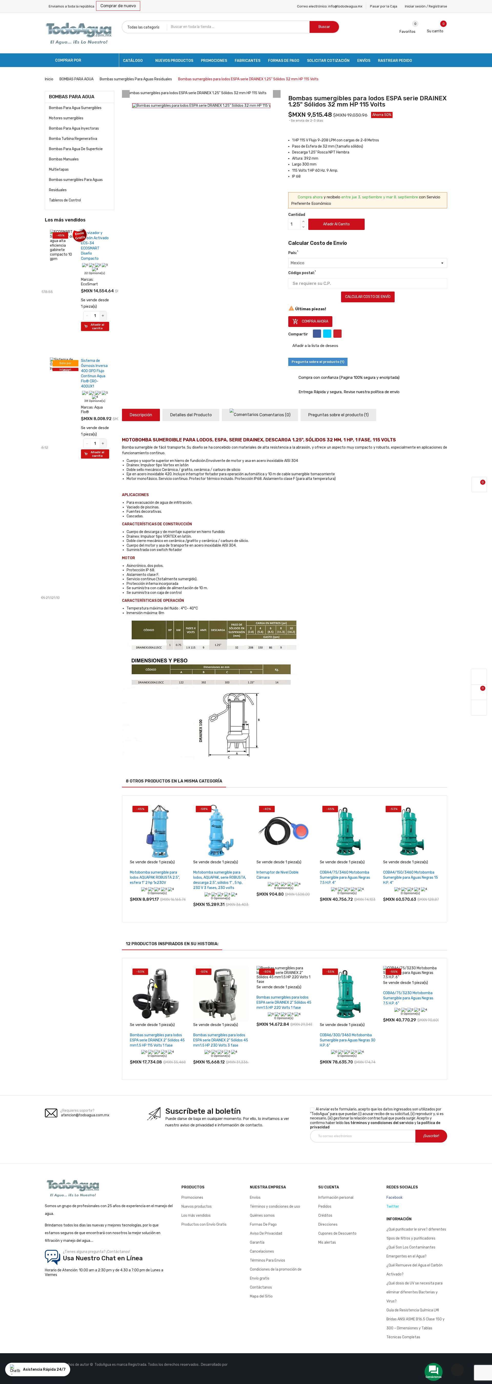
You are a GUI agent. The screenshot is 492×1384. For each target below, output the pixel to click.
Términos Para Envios (267, 1260)
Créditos (325, 1215)
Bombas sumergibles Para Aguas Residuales (76, 185)
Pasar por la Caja (383, 6)
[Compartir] (317, 334)
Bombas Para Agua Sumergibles (75, 108)
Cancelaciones (262, 1251)
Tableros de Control (65, 200)
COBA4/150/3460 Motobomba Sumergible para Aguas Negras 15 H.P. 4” (410, 877)
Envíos (255, 1197)
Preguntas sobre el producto (338, 414)
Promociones (192, 1197)
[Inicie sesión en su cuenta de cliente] (479, 677)
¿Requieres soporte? (77, 1110)
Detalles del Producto (191, 414)
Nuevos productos (196, 1206)
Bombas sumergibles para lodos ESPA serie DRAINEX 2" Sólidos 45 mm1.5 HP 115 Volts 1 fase (157, 1040)
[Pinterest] (337, 334)
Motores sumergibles (66, 118)
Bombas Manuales (64, 159)
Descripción (141, 414)
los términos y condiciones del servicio (379, 1123)
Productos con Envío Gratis (204, 1224)
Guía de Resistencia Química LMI (412, 1310)
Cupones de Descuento (337, 1233)
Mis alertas (327, 1242)
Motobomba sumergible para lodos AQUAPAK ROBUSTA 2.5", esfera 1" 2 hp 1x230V (155, 877)
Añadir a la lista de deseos (314, 345)
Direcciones (327, 1224)
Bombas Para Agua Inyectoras (74, 128)
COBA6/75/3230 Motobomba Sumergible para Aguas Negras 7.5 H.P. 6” (408, 998)
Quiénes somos (262, 1215)
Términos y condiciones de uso (275, 1206)
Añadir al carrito (336, 224)
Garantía (257, 1242)
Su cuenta (328, 1187)
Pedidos (324, 1206)
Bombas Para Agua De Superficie (76, 149)
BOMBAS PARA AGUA (71, 97)
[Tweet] (327, 334)
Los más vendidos (196, 1215)
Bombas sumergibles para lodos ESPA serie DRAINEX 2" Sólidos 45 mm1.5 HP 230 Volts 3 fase (220, 1040)
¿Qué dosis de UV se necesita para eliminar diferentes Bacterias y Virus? (414, 1292)
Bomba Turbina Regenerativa (73, 139)
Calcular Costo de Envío (368, 297)
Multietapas (59, 169)
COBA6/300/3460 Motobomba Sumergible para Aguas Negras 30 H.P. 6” (347, 1040)
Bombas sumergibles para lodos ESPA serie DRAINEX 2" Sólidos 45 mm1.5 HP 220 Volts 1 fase (284, 1002)
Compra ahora (310, 321)
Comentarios (274, 414)
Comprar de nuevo (118, 5)
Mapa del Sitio (261, 1296)
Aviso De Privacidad (266, 1233)
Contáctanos (261, 1287)
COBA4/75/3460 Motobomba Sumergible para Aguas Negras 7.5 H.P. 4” (345, 877)
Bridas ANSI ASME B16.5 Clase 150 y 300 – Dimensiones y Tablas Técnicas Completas (415, 1328)
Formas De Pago (263, 1224)
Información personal (335, 1197)
